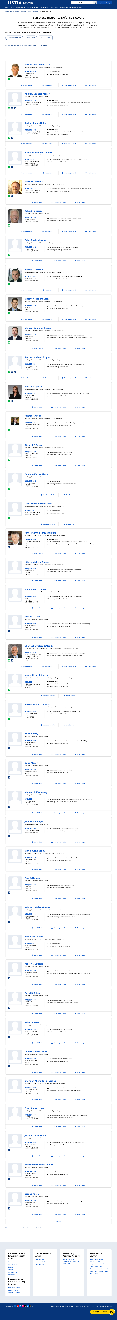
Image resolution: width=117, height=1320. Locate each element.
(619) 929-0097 (30, 943)
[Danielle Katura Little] (15, 479)
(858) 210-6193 (30, 130)
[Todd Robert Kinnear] (15, 595)
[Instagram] (23, 1306)
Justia (7, 11)
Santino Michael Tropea (37, 357)
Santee (10, 1267)
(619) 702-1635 (30, 188)
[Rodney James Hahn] (15, 128)
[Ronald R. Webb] (15, 421)
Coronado (11, 1275)
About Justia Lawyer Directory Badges (96, 1260)
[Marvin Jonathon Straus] (15, 70)
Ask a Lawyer (20, 7)
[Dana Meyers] (15, 768)
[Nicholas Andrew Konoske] (15, 158)
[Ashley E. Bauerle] (15, 969)
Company (72, 1306)
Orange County (13, 1290)
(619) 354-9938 (30, 569)
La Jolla (10, 1270)
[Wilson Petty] (15, 739)
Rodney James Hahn (35, 123)
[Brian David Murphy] (15, 245)
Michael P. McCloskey (36, 792)
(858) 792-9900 (30, 682)
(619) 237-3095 (30, 452)
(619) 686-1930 (30, 305)
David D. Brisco (32, 993)
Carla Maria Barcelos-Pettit (39, 503)
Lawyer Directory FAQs (97, 1264)
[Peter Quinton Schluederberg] (15, 538)
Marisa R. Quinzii (34, 386)
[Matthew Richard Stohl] (15, 304)
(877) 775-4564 (30, 596)
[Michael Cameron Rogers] (15, 333)
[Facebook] (20, 1306)
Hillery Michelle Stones (37, 562)
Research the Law (32, 7)
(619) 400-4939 (30, 510)
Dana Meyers (32, 762)
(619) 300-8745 (30, 276)
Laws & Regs (54, 7)
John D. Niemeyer (34, 821)
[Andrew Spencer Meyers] (15, 99)
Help (77, 1306)
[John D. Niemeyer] (15, 827)
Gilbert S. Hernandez (36, 1051)
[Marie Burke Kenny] (15, 856)
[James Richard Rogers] (15, 680)
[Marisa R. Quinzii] (15, 392)
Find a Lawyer (9, 7)
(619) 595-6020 (30, 71)
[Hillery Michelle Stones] (15, 567)
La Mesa (11, 1262)
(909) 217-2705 (30, 481)
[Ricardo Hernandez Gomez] (15, 1170)
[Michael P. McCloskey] (15, 797)
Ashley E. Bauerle (34, 963)
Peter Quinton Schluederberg (40, 532)
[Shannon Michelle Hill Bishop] (15, 1086)
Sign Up (108, 3)
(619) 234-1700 (30, 770)
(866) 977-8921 (30, 364)
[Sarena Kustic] (15, 1199)
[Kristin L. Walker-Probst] (15, 912)
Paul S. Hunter (32, 877)
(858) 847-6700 (30, 885)
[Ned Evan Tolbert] (15, 942)
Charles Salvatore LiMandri (39, 645)
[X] (30, 1306)
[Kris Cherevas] (15, 1027)
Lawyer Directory (14, 11)
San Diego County (14, 1287)
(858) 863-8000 (30, 711)
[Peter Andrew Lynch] (15, 1113)
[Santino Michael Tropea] (15, 362)
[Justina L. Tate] (15, 622)
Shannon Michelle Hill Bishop (40, 1080)
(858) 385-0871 (30, 159)
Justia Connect (54, 1306)
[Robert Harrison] (15, 216)
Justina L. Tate (32, 616)
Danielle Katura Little (36, 474)
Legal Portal (64, 1306)
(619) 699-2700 (30, 1087)
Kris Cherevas (32, 1022)
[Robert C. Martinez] (15, 275)
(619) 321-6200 (30, 218)
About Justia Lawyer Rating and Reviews (99, 1272)
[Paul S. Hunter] (15, 883)
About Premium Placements (99, 1269)
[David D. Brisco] (15, 998)
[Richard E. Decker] (15, 450)
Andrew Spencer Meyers (38, 93)
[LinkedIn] (15, 1306)
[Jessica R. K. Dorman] (15, 1141)
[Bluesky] (28, 1306)
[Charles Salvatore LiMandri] (15, 651)
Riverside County (14, 1293)
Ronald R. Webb (33, 415)
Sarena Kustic (32, 1193)
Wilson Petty (31, 733)
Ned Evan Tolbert (34, 936)
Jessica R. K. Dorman (35, 1135)
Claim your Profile (96, 1266)
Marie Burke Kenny (35, 850)
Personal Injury (40, 1264)
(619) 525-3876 (30, 857)
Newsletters (64, 7)
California (35, 11)
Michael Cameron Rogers (38, 327)
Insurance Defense (26, 11)
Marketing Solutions (75, 7)
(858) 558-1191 (30, 422)
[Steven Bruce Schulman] (15, 710)
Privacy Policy (95, 1306)
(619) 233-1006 (30, 1171)
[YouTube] (18, 1306)
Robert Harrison (33, 210)
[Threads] (25, 1306)
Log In (101, 3)
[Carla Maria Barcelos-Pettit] (15, 509)
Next (58, 1222)
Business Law (39, 1259)
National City (12, 1264)
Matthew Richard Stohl (37, 298)
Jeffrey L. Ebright (34, 181)
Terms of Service (85, 1306)
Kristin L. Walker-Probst (37, 907)
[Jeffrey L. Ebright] (15, 187)
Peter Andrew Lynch (35, 1108)
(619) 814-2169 (30, 393)
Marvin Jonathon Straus (37, 64)
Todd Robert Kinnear (36, 589)
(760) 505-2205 (30, 539)
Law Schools (44, 7)
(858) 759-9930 (30, 653)
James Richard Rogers (36, 675)
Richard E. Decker (34, 445)
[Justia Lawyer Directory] (13, 2)
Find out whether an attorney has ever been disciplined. (71, 1261)
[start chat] (112, 1312)
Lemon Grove (12, 1272)
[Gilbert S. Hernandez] (15, 1057)
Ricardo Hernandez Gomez (39, 1164)
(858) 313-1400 (30, 914)
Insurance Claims (41, 1262)
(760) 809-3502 (30, 247)
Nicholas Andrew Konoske (39, 152)
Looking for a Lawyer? (99, 1312)
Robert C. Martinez (35, 269)
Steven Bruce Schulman (37, 704)
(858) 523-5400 (30, 828)
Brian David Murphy (35, 240)
